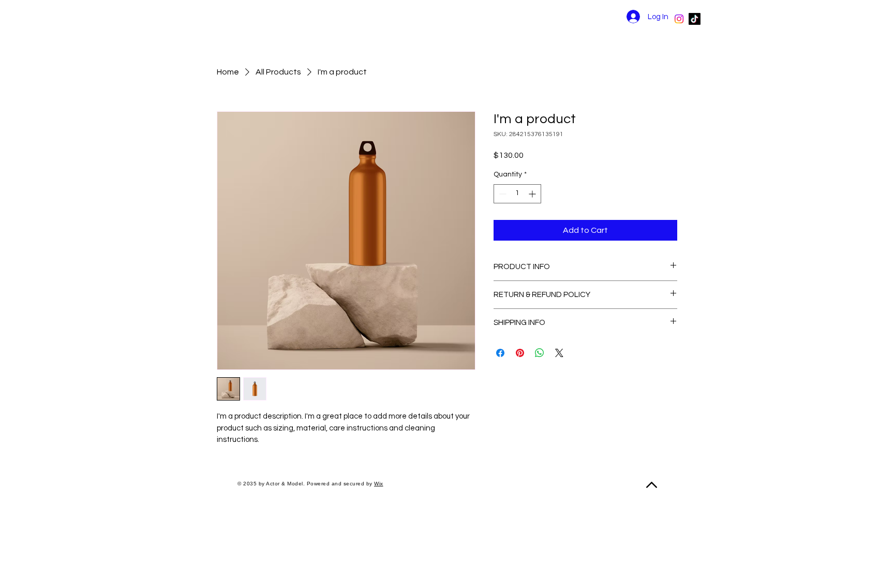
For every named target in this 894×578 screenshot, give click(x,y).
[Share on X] (559, 353)
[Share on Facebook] (500, 353)
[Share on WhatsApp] (539, 353)
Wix (378, 483)
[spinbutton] (517, 194)
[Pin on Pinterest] (520, 353)
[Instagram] (679, 19)
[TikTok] (695, 19)
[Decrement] (501, 194)
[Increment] (533, 194)
